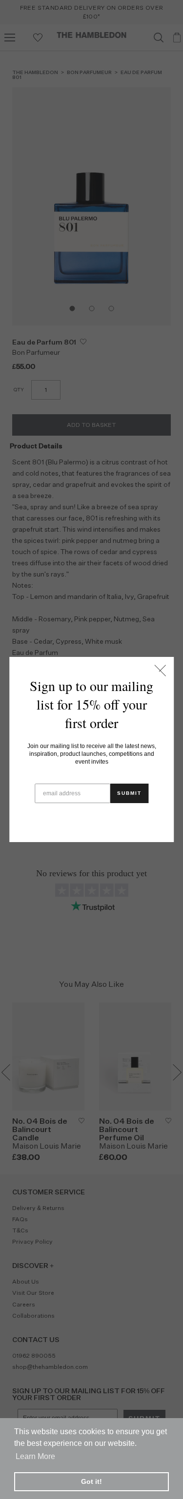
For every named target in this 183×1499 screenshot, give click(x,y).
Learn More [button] (35, 1456)
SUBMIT (129, 793)
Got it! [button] (91, 1481)
